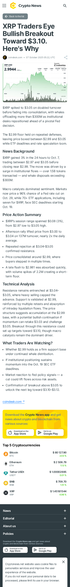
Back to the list (16, 16)
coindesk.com (12, 401)
